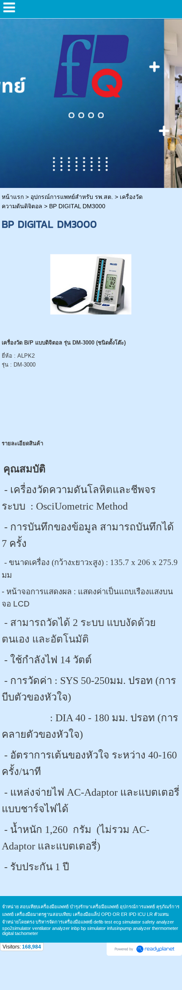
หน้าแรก (13, 196)
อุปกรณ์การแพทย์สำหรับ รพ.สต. (71, 196)
